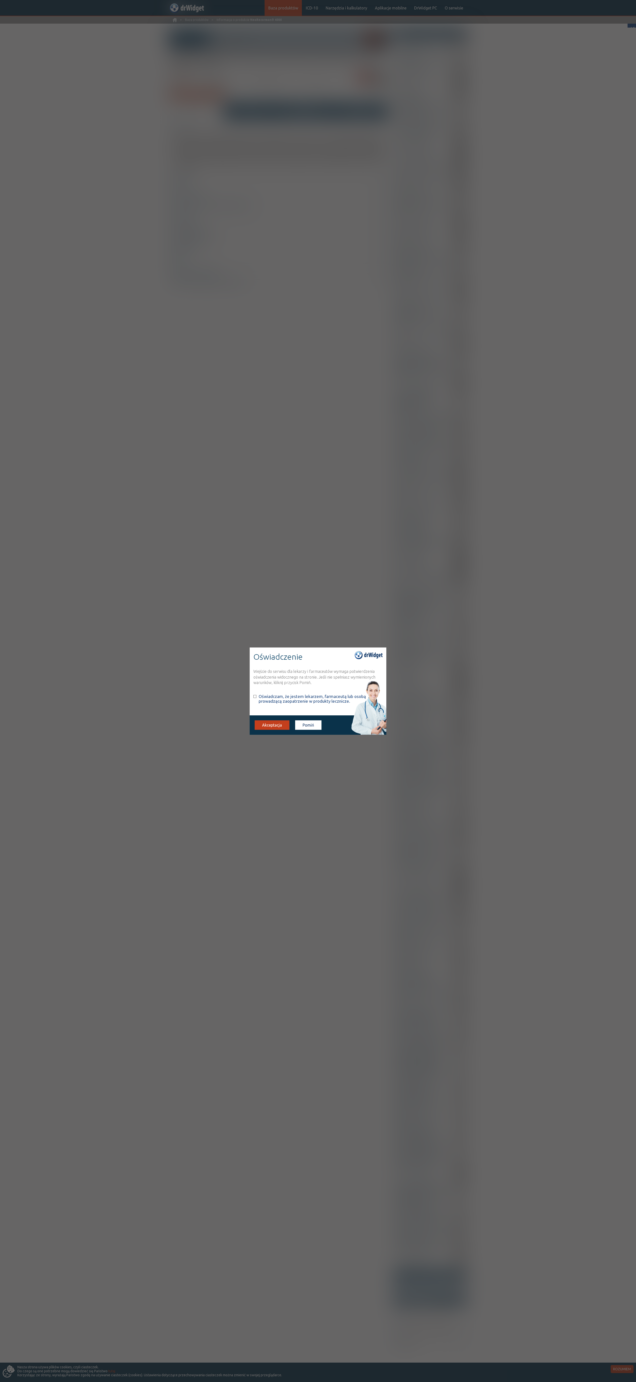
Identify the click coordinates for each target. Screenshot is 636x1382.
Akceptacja (272, 725)
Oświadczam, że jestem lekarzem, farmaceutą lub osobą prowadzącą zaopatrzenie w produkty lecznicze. (312, 698)
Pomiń (308, 725)
